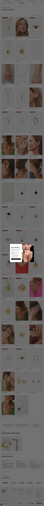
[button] (1, 504)
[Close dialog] (33, 244)
